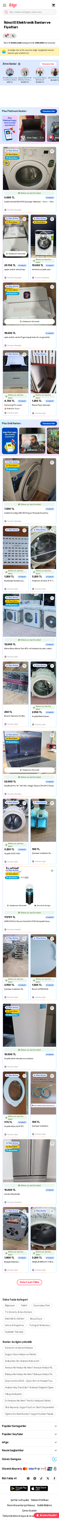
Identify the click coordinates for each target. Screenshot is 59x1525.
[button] (5, 5)
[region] (31, 75)
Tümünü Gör (48, 64)
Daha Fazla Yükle (29, 1282)
